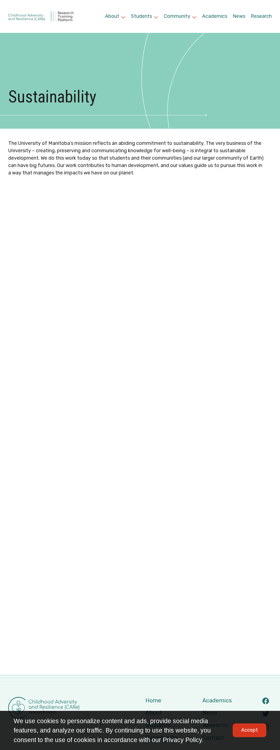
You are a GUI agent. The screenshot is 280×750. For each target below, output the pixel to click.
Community (180, 17)
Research (261, 16)
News (239, 16)
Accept (249, 730)
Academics (214, 16)
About (115, 17)
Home (153, 700)
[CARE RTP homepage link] (41, 16)
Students (144, 17)
